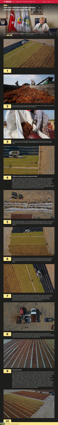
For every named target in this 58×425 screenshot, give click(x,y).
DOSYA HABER (30, 1)
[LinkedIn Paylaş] (46, 8)
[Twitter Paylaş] (44, 8)
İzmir (11, 35)
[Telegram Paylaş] (49, 8)
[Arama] (47, 1)
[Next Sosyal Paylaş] (39, 8)
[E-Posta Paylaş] (53, 8)
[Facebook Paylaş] (42, 8)
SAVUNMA (17, 1)
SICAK (13, 1)
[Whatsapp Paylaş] (51, 8)
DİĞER (34, 1)
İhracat (8, 35)
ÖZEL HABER (25, 1)
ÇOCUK (21, 1)
